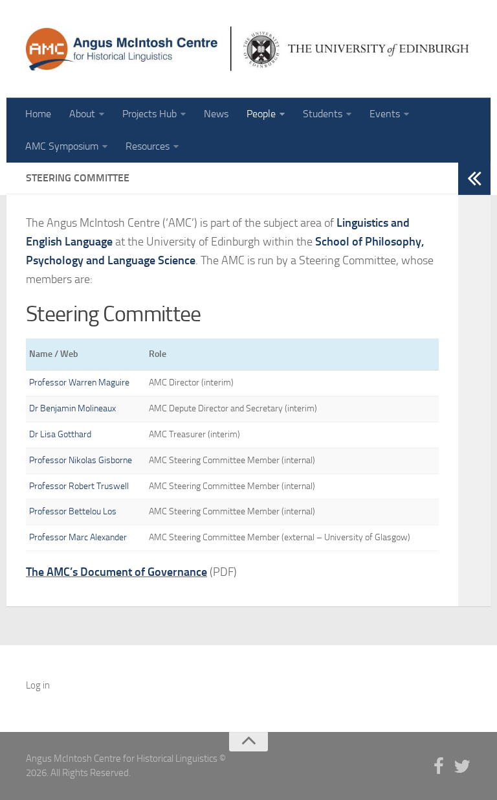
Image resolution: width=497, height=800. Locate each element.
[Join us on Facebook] (439, 767)
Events (385, 114)
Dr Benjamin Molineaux (72, 408)
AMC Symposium (61, 146)
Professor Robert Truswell (79, 486)
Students (322, 114)
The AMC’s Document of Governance (116, 572)
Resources (148, 146)
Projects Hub (149, 114)
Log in (38, 685)
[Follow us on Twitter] (462, 767)
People (261, 114)
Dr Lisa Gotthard (60, 434)
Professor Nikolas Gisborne (80, 460)
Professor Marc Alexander (78, 537)
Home (38, 114)
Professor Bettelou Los (72, 511)
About (82, 114)
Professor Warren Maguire (79, 382)
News (216, 114)
